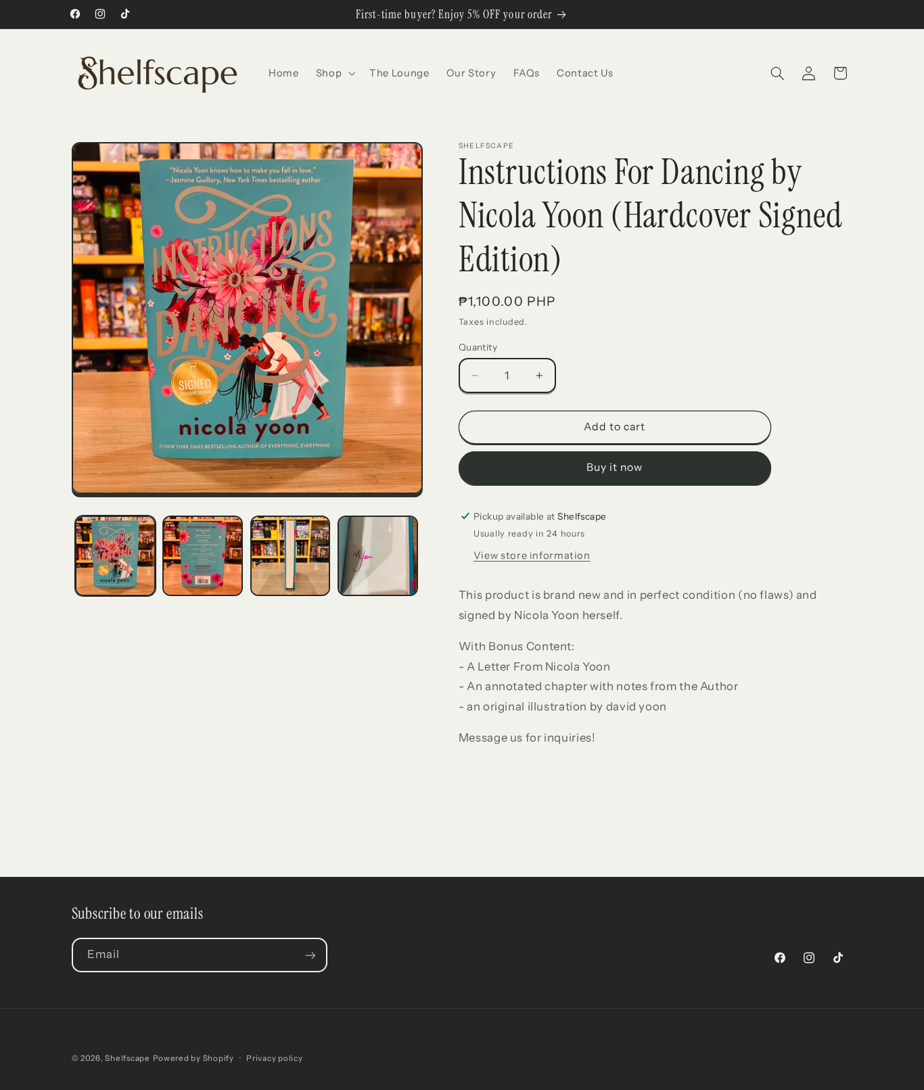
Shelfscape (127, 1058)
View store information (532, 555)
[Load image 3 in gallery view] (290, 556)
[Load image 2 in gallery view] (202, 556)
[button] (334, 73)
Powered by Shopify (193, 1058)
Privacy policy (274, 1058)
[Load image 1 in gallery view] (115, 556)
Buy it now (614, 467)
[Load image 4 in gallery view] (378, 556)
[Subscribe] (309, 955)
